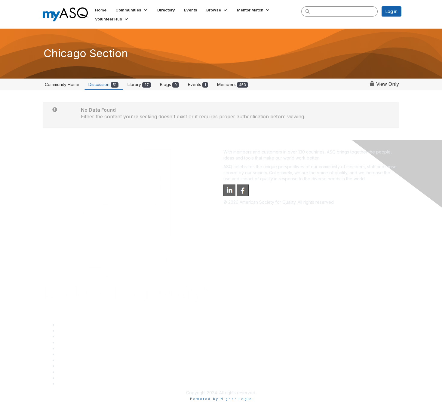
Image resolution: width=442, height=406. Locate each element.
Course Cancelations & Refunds (88, 365)
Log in (391, 11)
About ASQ (68, 324)
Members (231, 84)
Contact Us (68, 360)
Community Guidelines (79, 348)
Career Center (71, 336)
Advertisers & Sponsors (80, 371)
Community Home (62, 84)
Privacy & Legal (72, 330)
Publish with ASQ (74, 342)
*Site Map (67, 377)
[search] (307, 11)
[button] (132, 9)
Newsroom (68, 383)
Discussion (102, 84)
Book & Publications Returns (85, 354)
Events (197, 84)
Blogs (168, 84)
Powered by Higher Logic (221, 399)
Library (138, 84)
